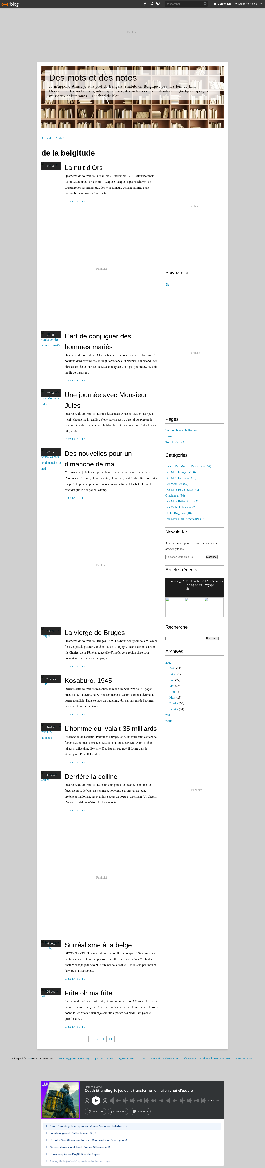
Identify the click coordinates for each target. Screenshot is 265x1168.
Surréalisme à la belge (98, 945)
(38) (182, 489)
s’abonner (98, 1111)
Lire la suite (75, 201)
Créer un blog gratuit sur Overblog (73, 1058)
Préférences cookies (243, 1058)
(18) (178, 513)
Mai (171, 686)
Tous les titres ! (174, 442)
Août (172, 668)
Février (173, 703)
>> (111, 1038)
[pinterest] (157, 4)
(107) (188, 466)
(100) (180, 472)
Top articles (98, 1058)
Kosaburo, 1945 (88, 680)
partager (120, 1111)
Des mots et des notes (93, 78)
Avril (172, 691)
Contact (59, 138)
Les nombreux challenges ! (181, 430)
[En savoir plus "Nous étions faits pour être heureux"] (194, 607)
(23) (181, 507)
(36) (175, 495)
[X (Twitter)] (151, 4)
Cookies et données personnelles (215, 1058)
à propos (143, 1111)
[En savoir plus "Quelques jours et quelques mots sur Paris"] (214, 607)
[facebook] (145, 4)
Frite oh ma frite (88, 993)
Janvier (173, 709)
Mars (172, 697)
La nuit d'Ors (84, 167)
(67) (176, 484)
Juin (171, 680)
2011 (168, 715)
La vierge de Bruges (95, 632)
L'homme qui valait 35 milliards (111, 728)
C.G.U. (142, 1058)
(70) (180, 478)
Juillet (173, 674)
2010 (168, 721)
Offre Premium (189, 1058)
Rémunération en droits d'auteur (163, 1058)
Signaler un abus (126, 1058)
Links (168, 436)
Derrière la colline (91, 776)
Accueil (46, 138)
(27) (182, 501)
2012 (168, 662)
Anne (29, 1058)
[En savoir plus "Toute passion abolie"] (175, 607)
